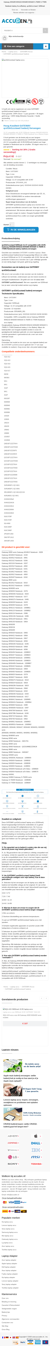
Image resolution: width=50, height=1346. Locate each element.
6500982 (7, 409)
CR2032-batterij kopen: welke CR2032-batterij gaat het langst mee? (20, 1125)
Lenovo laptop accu (9, 1225)
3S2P (6, 388)
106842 (6, 430)
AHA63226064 (9, 509)
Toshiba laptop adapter (10, 1288)
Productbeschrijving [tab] (11, 238)
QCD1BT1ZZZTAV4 (10, 457)
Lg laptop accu (7, 1243)
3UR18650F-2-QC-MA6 (12, 489)
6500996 (7, 412)
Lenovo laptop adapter (10, 1281)
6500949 (35, 185)
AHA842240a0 (9, 499)
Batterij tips (6, 1312)
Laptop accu (12, 52)
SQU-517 (7, 371)
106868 (6, 433)
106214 (6, 423)
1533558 (7, 440)
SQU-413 (7, 360)
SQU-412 (7, 357)
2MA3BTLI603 (9, 541)
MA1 (5, 381)
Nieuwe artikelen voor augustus (23, 12)
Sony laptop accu (8, 1229)
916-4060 (7, 523)
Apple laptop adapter (9, 1263)
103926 (6, 419)
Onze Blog (5, 1329)
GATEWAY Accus (26, 52)
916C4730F (8, 516)
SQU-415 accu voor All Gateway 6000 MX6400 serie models (22, 1016)
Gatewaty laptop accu (10, 1239)
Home (4, 52)
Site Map (5, 1326)
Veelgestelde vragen (9, 1309)
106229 (6, 426)
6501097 (7, 398)
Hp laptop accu (7, 1222)
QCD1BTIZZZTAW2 (10, 468)
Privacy (4, 1315)
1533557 (7, 437)
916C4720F (8, 520)
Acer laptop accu (8, 1246)
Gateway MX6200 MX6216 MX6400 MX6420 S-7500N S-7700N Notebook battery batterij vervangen (22, 829)
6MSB (41, 185)
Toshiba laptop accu (9, 1250)
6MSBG (9, 188)
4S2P (6, 395)
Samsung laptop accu (10, 1232)
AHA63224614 (9, 506)
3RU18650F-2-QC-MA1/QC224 (14, 492)
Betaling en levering (9, 1302)
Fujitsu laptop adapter (10, 1274)
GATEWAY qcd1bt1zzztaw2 (14, 345)
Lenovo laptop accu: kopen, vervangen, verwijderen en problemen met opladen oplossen (20, 1102)
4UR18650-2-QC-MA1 (11, 496)
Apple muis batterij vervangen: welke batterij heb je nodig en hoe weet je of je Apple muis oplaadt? (20, 1078)
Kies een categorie (15, 46)
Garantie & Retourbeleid (11, 1305)
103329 (6, 416)
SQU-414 (7, 364)
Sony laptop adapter (9, 1284)
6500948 (28, 185)
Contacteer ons (7, 1322)
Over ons (15, 10)
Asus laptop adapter (9, 1270)
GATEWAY (14, 171)
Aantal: (6, 225)
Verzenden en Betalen (28, 10)
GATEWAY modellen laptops (30, 253)
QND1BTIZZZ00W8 (10, 475)
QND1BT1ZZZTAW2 (11, 447)
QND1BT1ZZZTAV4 (10, 443)
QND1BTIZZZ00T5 (10, 450)
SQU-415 (7, 367)
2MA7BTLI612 (9, 537)
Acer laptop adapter (9, 1260)
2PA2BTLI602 (8, 534)
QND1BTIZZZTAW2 (10, 482)
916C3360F (8, 530)
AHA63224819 (9, 513)
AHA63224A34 (9, 502)
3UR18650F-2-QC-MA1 (12, 485)
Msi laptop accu (7, 1236)
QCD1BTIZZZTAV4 (10, 464)
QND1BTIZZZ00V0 (10, 454)
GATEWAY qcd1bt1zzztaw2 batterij (16, 54)
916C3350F (8, 527)
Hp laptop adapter (8, 1277)
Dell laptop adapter (9, 1267)
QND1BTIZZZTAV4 (10, 478)
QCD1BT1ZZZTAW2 (11, 461)
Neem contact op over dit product (16, 121)
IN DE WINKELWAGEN (22, 229)
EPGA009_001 (21, 182)
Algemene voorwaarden (10, 1319)
